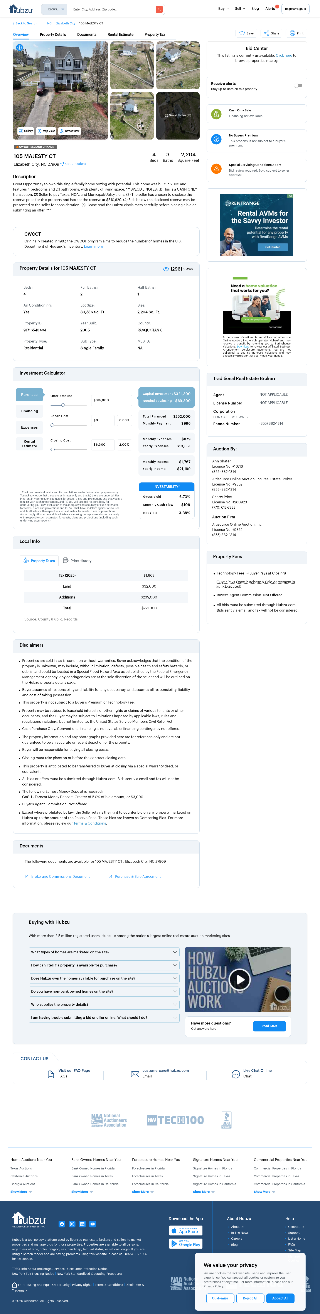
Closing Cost (61, 440)
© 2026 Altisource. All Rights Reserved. (40, 1301)
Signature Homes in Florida (212, 1168)
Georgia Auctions (22, 1184)
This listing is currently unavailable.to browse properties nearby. (256, 58)
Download (243, 346)
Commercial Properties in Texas (276, 1176)
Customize (220, 1298)
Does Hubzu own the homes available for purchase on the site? (83, 978)
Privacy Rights (82, 1285)
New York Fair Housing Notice (33, 1273)
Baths (168, 160)
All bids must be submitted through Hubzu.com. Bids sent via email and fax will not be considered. (258, 607)
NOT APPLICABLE (273, 394)
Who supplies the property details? (59, 1004)
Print (300, 33)
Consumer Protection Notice (87, 1269)
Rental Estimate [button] (120, 34)
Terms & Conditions (109, 1285)
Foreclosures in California (150, 1184)
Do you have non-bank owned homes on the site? (72, 991)
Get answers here (203, 1028)
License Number (227, 403)
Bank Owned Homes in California (95, 1184)
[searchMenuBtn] (159, 9)
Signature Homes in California (214, 1184)
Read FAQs (269, 1026)
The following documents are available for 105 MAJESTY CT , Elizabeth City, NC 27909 (95, 861)
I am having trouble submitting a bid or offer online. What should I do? (89, 1017)
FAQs (291, 1244)
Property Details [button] (53, 34)
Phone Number (226, 424)
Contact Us (296, 1227)
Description (25, 177)
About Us (237, 1227)
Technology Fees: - (251, 573)
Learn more (93, 246)
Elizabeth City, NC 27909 (50, 164)
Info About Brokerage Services (38, 1269)
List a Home (296, 1238)
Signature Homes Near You (215, 1160)
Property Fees (227, 557)
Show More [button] (18, 1191)
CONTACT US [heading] (34, 1059)
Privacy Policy (213, 1286)
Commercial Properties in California (279, 1184)
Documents (31, 846)
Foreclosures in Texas (147, 1176)
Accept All (280, 1298)
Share (275, 33)
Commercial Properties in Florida (277, 1168)
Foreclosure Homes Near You (156, 1160)
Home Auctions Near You (31, 1160)
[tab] (39, 561)
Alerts (271, 7)
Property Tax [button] (155, 34)
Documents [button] (86, 34)
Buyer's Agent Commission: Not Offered (250, 595)
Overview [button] (21, 34)
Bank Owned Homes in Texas (92, 1176)
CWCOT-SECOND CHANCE (36, 147)
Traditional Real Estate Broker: (244, 379)
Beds (154, 160)
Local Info (30, 541)
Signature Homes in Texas (211, 1176)
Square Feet (188, 160)
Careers (236, 1238)
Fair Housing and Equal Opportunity (43, 1285)
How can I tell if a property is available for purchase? (74, 965)
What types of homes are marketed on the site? (70, 952)
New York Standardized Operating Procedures (90, 1273)
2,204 (188, 154)
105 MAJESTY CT (35, 156)
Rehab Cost (60, 416)
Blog (255, 8)
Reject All (250, 1298)
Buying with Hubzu (49, 922)
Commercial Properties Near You (281, 1160)
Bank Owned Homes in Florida (93, 1168)
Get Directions (75, 163)
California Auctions (24, 1176)
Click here (284, 55)
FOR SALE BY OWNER (231, 417)
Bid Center (257, 48)
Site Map (294, 1250)
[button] (25, 23)
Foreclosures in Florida (148, 1168)
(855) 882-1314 (271, 423)
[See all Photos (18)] (178, 103)
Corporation (224, 411)
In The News (240, 1232)
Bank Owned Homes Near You (96, 1160)
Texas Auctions (21, 1168)
